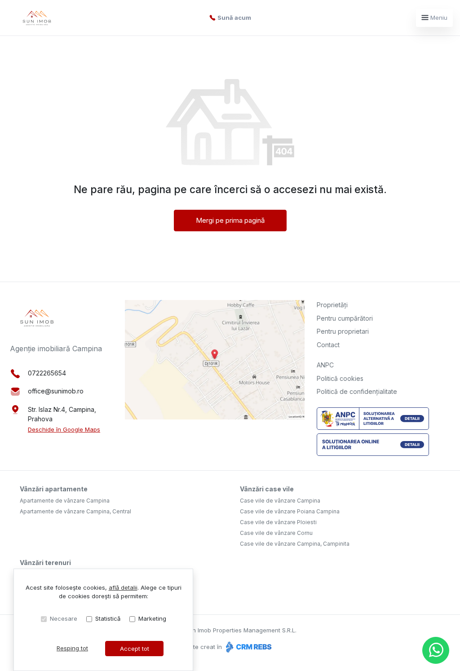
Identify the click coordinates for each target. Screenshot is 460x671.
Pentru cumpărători (345, 318)
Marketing (152, 618)
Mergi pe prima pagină (230, 220)
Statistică (107, 618)
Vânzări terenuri (45, 562)
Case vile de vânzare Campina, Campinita (294, 543)
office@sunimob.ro (56, 391)
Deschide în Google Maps (64, 429)
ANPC (325, 365)
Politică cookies (340, 378)
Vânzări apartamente (54, 489)
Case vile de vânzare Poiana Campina (290, 511)
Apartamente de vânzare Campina (65, 500)
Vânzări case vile (267, 489)
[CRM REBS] (248, 646)
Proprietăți (332, 305)
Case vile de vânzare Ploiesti (278, 522)
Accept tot (134, 648)
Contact (328, 345)
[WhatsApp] (435, 650)
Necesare (63, 618)
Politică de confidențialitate (357, 391)
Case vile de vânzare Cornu (276, 533)
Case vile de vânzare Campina (280, 500)
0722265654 (47, 373)
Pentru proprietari (343, 331)
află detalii (123, 587)
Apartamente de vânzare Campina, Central (75, 511)
